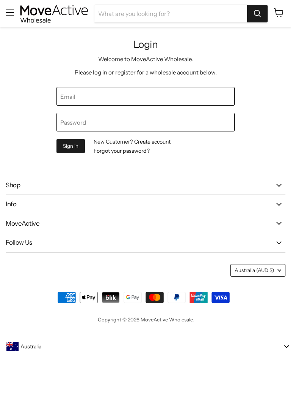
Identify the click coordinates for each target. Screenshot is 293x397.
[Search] (257, 13)
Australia (254, 270)
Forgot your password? (122, 150)
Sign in (70, 146)
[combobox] (147, 346)
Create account (152, 141)
